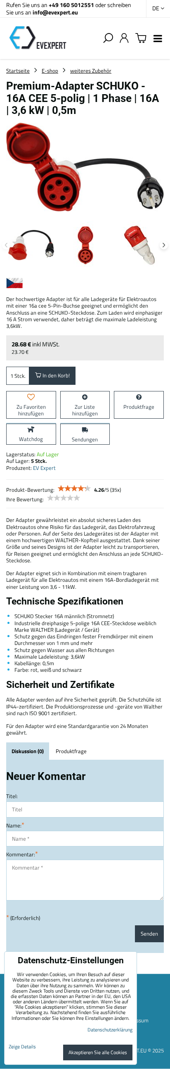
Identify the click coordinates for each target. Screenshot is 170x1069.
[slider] (74, 488)
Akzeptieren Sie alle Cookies (97, 1052)
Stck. (20, 376)
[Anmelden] (124, 38)
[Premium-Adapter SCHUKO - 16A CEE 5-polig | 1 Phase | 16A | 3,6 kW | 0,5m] (85, 168)
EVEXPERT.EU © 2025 (139, 1050)
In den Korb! (55, 375)
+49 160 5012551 (71, 4)
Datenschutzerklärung (109, 1029)
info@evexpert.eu (55, 12)
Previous (6, 245)
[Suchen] (108, 38)
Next (164, 245)
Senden (149, 933)
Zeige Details (22, 1046)
